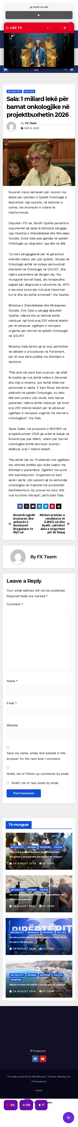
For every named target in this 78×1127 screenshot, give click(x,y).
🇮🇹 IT (41, 1105)
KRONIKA (32, 847)
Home (39, 1090)
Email (12, 703)
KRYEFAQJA (33, 932)
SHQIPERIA (16, 980)
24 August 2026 (25, 863)
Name (12, 681)
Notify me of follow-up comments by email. (38, 774)
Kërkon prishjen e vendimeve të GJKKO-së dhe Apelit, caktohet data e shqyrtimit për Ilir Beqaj (52, 523)
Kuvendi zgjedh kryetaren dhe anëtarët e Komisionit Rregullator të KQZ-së (24, 523)
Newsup (62, 1076)
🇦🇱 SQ (11, 1105)
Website (12, 725)
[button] (65, 69)
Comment (15, 604)
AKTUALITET (14, 91)
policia (58, 847)
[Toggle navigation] (36, 69)
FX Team (31, 123)
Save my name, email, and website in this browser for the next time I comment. (36, 756)
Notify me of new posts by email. (35, 783)
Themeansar (38, 1081)
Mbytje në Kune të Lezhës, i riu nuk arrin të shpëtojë (37, 984)
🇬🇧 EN (26, 1105)
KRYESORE (45, 847)
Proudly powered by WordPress (27, 1076)
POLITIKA (29, 91)
